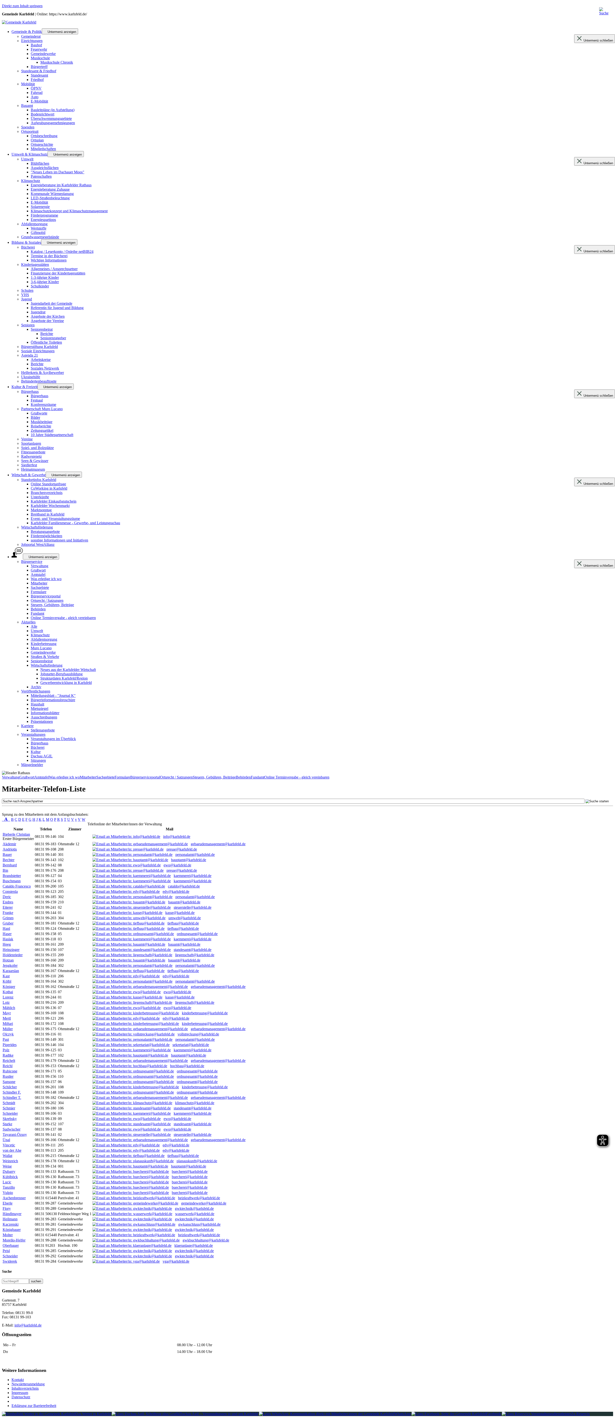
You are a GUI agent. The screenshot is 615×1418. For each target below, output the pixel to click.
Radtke (8, 1055)
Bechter (8, 860)
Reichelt (9, 1061)
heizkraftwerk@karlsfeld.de (199, 1198)
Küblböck (10, 1177)
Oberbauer (11, 1245)
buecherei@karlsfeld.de (190, 1171)
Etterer (8, 907)
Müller (8, 1029)
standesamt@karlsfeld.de (192, 950)
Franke (8, 913)
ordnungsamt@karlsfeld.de (197, 934)
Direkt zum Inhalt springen (22, 6)
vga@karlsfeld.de (176, 1261)
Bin (5, 870)
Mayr (7, 1013)
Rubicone (10, 1071)
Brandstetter (12, 876)
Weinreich (10, 1161)
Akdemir (9, 844)
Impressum (20, 1393)
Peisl (6, 1251)
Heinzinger (11, 950)
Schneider (10, 1113)
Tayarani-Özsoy (15, 1134)
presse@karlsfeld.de (181, 849)
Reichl (7, 1066)
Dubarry (9, 1171)
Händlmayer (12, 1214)
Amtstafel (41, 777)
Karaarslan (11, 971)
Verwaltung (10, 777)
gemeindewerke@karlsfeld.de (203, 1203)
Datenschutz (21, 1397)
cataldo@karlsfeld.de (184, 886)
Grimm (8, 918)
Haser (7, 934)
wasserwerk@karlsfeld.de (194, 1214)
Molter (8, 1235)
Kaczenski (10, 1224)
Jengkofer (10, 965)
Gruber (8, 923)
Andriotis (10, 849)
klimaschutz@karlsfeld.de (194, 1103)
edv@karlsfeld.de (176, 891)
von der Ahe (12, 1150)
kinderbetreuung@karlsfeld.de (205, 1013)
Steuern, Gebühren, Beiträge (214, 777)
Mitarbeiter (88, 777)
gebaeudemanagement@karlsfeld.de (218, 844)
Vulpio (8, 1193)
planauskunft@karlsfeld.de (197, 1161)
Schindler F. (12, 1092)
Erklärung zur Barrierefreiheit (34, 1406)
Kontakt (18, 1380)
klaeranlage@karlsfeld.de (193, 1245)
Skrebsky (10, 1119)
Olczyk (8, 1034)
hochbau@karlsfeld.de (187, 1066)
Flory (7, 1208)
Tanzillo (9, 1187)
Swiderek (10, 1261)
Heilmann (10, 1219)
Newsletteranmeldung (28, 1384)
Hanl (6, 928)
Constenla (10, 891)
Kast (6, 976)
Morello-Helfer (14, 1240)
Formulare (122, 777)
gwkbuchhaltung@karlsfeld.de (206, 1240)
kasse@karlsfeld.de (180, 913)
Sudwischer (11, 1129)
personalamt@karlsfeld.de (195, 854)
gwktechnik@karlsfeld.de (194, 1208)
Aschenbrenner (14, 1198)
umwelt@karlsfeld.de (184, 918)
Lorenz (8, 997)
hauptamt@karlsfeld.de (188, 860)
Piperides (10, 1045)
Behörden (243, 777)
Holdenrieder (13, 955)
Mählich (9, 1008)
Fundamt (257, 777)
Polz (6, 1050)
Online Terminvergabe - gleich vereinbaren (296, 777)
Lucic (7, 1182)
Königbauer (12, 1230)
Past (6, 1039)
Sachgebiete (105, 777)
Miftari (8, 1024)
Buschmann (12, 881)
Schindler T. (12, 1097)
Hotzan (8, 960)
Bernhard (10, 865)
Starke (7, 1124)
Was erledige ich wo (64, 777)
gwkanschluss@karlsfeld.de (199, 1224)
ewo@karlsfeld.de (177, 865)
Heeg (7, 944)
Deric (7, 897)
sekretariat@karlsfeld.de (190, 1045)
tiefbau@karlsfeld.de (183, 923)
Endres (8, 902)
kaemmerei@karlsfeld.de (192, 876)
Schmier (9, 1108)
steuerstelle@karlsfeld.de (192, 907)
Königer (9, 987)
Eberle (7, 1203)
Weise (7, 1166)
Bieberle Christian (16, 834)
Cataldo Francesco (17, 886)
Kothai (8, 992)
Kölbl (7, 981)
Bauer (7, 854)
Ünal (6, 1140)
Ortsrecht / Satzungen (176, 777)
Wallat (7, 1156)
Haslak (8, 939)
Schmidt (9, 1103)
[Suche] (605, 12)
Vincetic (9, 1145)
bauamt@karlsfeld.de (184, 902)
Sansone (9, 1082)
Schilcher (10, 1087)
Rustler (8, 1076)
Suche (7, 1271)
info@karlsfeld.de (176, 836)
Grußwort (26, 777)
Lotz (6, 1002)
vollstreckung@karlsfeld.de (198, 1034)
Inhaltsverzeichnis (25, 1388)
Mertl (7, 1018)
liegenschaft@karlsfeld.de (194, 955)
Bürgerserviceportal (145, 777)
